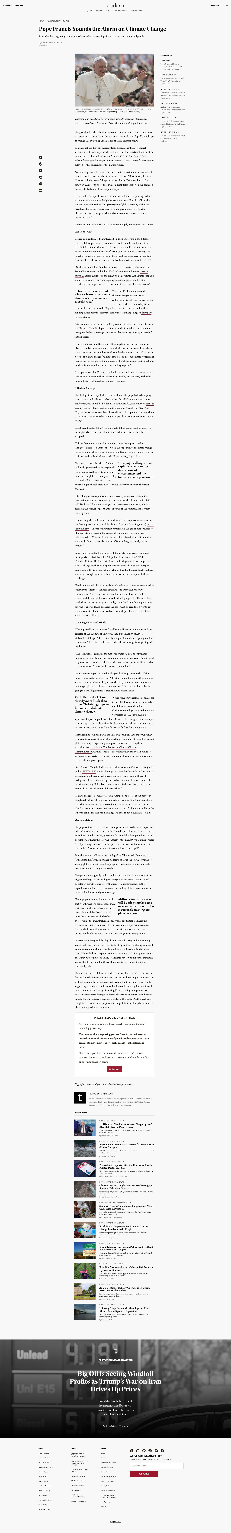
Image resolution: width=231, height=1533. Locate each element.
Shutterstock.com (132, 111)
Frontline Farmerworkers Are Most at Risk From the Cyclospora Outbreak (126, 1269)
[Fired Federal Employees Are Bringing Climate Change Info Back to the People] (85, 1230)
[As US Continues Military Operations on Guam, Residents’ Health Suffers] (85, 1291)
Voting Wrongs (76, 1490)
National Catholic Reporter (93, 328)
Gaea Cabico (105, 1299)
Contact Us (105, 1506)
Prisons (99, 11)
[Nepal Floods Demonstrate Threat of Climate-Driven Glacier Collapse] (85, 1148)
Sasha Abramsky (106, 1238)
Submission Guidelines (108, 1476)
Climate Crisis (121, 11)
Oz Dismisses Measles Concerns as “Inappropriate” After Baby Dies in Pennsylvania (172, 95)
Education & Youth (44, 1462)
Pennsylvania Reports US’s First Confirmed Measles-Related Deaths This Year (126, 1166)
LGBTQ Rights (43, 1481)
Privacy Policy (105, 1486)
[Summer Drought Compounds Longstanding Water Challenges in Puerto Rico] (85, 1209)
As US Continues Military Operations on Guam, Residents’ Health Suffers (124, 1289)
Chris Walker (105, 1156)
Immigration (42, 1476)
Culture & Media (43, 1453)
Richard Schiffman (48, 42)
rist (118, 1197)
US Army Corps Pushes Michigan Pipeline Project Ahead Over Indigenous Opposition (125, 1310)
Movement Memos (77, 1486)
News (41, 21)
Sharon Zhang (105, 1136)
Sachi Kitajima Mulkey (108, 1197)
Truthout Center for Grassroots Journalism (108, 1496)
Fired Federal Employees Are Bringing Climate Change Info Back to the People (123, 1228)
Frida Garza (105, 1279)
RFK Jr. (108, 11)
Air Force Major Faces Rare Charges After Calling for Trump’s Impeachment (172, 110)
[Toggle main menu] (225, 5)
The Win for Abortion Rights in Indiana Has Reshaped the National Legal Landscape (172, 124)
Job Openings (106, 1502)
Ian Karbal (104, 1176)
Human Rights (43, 1472)
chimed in (88, 280)
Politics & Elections (44, 1486)
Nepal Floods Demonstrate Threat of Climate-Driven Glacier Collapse (172, 138)
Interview (103, 1264)
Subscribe (104, 1472)
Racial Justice (42, 1495)
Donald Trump (137, 11)
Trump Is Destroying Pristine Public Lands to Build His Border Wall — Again (126, 1248)
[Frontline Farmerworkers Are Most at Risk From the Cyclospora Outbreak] (85, 1271)
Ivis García (104, 1217)
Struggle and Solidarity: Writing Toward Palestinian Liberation (79, 1455)
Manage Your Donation (108, 1462)
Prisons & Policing (44, 1491)
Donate (214, 5)
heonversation (115, 1217)
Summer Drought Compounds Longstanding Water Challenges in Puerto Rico (126, 1207)
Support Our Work (107, 1467)
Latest (7, 5)
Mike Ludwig (105, 1258)
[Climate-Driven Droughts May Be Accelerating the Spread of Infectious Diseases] (85, 1189)
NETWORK (89, 772)
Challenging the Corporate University (78, 1496)
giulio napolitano (116, 111)
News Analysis (105, 1202)
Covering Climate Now (78, 1501)
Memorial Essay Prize (108, 1491)
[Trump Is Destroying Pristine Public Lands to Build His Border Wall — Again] (85, 1250)
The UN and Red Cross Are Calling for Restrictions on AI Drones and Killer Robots (171, 67)
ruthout (60, 43)
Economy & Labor (44, 1458)
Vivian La (104, 1320)
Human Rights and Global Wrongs (79, 1470)
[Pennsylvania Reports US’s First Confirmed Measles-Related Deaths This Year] (85, 1168)
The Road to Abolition (78, 1476)
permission (127, 1084)
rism (112, 1299)
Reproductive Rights (45, 1500)
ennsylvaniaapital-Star (118, 1176)
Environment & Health (57, 21)
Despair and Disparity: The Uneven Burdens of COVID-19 (79, 1463)
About (19, 5)
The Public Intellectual (78, 1481)
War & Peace (42, 1505)
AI (91, 11)
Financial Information (108, 1481)
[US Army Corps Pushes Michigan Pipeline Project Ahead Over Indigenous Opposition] (85, 1312)
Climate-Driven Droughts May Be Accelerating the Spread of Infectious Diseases (125, 1187)
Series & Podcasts (44, 1509)
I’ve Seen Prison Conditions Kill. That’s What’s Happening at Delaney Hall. (172, 81)
